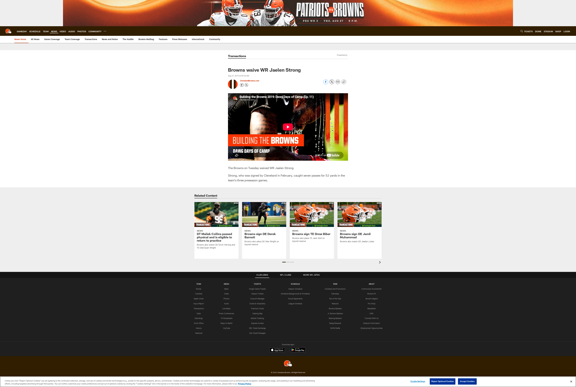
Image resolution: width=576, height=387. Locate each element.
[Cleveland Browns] (288, 364)
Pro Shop (371, 303)
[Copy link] (343, 82)
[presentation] (380, 262)
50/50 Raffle (335, 328)
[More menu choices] (105, 31)
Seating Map (257, 313)
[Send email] (337, 83)
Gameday (335, 294)
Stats (199, 313)
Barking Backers (335, 318)
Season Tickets (257, 294)
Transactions (199, 308)
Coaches (198, 294)
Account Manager (257, 299)
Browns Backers (335, 308)
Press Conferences (226, 313)
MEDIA (226, 284)
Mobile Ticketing (257, 318)
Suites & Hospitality (257, 303)
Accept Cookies (467, 381)
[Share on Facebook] (325, 83)
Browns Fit (371, 294)
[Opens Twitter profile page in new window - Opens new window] (246, 85)
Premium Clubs (257, 308)
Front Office (198, 323)
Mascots (335, 303)
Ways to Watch (226, 323)
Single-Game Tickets (257, 289)
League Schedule (295, 303)
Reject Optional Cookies (442, 381)
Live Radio (226, 308)
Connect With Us (371, 318)
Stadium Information (371, 323)
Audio (226, 303)
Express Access (257, 323)
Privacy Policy (244, 384)
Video (226, 294)
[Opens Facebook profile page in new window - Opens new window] (242, 85)
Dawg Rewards (335, 323)
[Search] (521, 31)
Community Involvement (372, 289)
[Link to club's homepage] (8, 31)
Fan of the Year (335, 299)
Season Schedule (295, 289)
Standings (199, 318)
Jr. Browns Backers (335, 313)
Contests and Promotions (335, 289)
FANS (335, 284)
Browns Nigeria (372, 299)
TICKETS (257, 284)
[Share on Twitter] (331, 83)
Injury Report (199, 303)
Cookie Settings (417, 381)
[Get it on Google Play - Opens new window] (298, 351)
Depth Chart (199, 299)
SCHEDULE (295, 284)
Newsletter (371, 308)
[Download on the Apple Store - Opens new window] (277, 350)
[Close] (571, 381)
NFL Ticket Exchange (257, 328)
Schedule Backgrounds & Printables (295, 294)
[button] (284, 262)
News (226, 289)
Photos (226, 299)
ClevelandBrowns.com (249, 81)
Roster (198, 289)
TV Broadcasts (226, 318)
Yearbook (198, 333)
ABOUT (372, 284)
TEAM (198, 284)
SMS (372, 313)
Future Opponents (295, 299)
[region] (288, 381)
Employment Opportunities (371, 328)
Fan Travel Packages (257, 333)
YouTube (226, 328)
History (199, 328)
